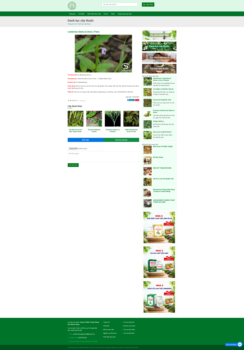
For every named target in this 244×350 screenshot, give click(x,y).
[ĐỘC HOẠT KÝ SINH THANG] (148, 150)
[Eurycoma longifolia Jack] (148, 103)
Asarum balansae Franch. (94, 130)
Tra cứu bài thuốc (128, 333)
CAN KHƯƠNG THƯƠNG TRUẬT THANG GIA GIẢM (164, 201)
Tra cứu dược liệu (73, 5)
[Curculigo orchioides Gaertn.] (148, 92)
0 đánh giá (81, 100)
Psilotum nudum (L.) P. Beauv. (113, 130)
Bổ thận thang (158, 157)
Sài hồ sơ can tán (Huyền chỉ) (163, 179)
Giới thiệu (106, 326)
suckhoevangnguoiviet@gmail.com (84, 334)
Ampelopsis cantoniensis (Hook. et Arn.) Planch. (162, 79)
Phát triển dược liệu (109, 337)
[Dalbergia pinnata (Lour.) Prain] (131, 127)
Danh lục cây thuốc (84, 24)
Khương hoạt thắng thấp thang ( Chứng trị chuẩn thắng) (164, 190)
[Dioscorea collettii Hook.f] (148, 135)
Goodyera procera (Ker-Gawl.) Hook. (75, 130)
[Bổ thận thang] (148, 160)
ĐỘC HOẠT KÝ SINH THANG (163, 146)
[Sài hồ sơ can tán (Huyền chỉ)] (148, 182)
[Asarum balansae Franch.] (94, 127)
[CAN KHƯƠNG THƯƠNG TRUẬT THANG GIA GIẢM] (148, 203)
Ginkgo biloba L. (158, 121)
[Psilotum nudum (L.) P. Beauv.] (113, 127)
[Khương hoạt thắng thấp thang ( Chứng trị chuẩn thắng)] (148, 193)
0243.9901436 (82, 338)
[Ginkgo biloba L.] (148, 124)
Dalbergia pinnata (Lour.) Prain (131, 130)
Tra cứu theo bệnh (129, 329)
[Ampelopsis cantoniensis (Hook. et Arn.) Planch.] (148, 81)
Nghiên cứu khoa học (110, 333)
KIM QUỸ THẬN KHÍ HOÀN (162, 168)
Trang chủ (106, 322)
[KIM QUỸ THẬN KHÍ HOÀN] (148, 171)
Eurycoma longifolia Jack (162, 100)
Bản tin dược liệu (108, 329)
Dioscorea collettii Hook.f (162, 132)
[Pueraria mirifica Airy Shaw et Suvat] (148, 114)
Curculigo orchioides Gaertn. (163, 89)
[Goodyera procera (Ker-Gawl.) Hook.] (75, 127)
